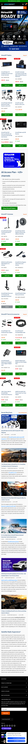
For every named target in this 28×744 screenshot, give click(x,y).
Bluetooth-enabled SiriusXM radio (8, 506)
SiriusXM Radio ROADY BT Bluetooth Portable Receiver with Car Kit (6, 104)
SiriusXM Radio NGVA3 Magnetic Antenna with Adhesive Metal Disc (20, 232)
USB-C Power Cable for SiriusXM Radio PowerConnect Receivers (6, 393)
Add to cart (7, 85)
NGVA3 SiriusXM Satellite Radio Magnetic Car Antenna (6, 264)
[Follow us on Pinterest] (10, 726)
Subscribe (5, 713)
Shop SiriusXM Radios (9, 208)
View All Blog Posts (23, 412)
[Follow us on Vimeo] (14, 726)
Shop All (25, 55)
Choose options (21, 114)
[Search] (25, 7)
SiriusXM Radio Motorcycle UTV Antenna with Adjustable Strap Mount (7, 295)
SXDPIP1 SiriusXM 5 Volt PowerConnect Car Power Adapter (20, 393)
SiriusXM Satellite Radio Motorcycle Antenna (20, 294)
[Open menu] (2, 4)
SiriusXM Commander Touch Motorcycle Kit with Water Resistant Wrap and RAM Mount (20, 74)
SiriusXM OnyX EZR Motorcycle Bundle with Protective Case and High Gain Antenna (6, 134)
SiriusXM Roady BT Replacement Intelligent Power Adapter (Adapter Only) (6, 363)
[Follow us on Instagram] (7, 726)
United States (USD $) (6, 719)
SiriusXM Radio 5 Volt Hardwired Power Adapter (6, 331)
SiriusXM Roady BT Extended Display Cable (20, 331)
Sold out (7, 306)
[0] (25, 4)
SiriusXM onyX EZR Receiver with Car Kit (19, 103)
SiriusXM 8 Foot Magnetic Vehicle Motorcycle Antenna (20, 264)
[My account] (23, 4)
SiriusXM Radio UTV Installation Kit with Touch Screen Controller (7, 73)
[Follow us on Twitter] (5, 726)
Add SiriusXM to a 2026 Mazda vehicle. (9, 580)
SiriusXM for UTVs (12, 472)
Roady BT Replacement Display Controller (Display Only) (21, 362)
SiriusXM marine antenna (13, 541)
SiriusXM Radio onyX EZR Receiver (20, 133)
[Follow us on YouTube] (12, 726)
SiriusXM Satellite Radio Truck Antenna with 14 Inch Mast (6, 232)
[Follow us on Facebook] (2, 726)
